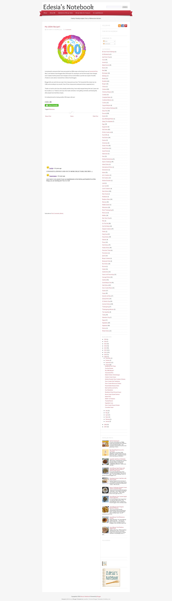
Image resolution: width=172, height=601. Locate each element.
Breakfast (104, 81)
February (108, 419)
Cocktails (104, 94)
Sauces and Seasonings (108, 274)
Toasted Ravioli (109, 401)
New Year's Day (106, 218)
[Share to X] (49, 102)
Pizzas (103, 242)
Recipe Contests (106, 258)
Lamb (103, 183)
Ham (103, 156)
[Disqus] (72, 141)
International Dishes (107, 167)
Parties (104, 231)
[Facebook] (122, 25)
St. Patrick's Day (106, 301)
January (107, 421)
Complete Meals (106, 97)
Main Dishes (105, 191)
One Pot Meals (106, 226)
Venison (104, 328)
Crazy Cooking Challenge (108, 108)
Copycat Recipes (106, 105)
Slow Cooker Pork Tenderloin (112, 381)
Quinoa (104, 255)
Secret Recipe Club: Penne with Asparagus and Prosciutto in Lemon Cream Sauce (117, 469)
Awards (104, 62)
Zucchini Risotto (109, 368)
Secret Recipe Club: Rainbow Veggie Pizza (117, 528)
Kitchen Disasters (106, 180)
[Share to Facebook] (51, 102)
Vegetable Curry (109, 403)
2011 (105, 352)
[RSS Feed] (119, 25)
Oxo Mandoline (109, 390)
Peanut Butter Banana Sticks (112, 385)
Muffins (104, 215)
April (107, 415)
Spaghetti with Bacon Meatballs (118, 459)
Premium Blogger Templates (96, 599)
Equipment (105, 127)
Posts (105, 41)
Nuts (103, 221)
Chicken (104, 89)
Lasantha (85, 599)
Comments (107, 44)
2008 (105, 424)
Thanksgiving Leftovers (108, 309)
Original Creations (106, 229)
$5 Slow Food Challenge (108, 51)
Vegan (103, 320)
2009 (105, 357)
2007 (105, 427)
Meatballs (104, 196)
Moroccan (104, 213)
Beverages (105, 73)
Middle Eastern (106, 204)
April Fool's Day (106, 57)
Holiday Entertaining (107, 159)
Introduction (105, 170)
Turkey (104, 315)
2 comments (68, 29)
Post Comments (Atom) (57, 213)
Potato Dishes (105, 247)
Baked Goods (105, 65)
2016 (105, 341)
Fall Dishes (105, 129)
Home (45, 13)
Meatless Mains (106, 199)
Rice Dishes (105, 264)
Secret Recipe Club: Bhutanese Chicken (117, 517)
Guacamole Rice (93, 71)
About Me (52, 13)
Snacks (104, 290)
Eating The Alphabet (107, 121)
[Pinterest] (125, 25)
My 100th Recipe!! (52, 26)
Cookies (104, 102)
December (108, 358)
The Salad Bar (105, 312)
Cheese (104, 86)
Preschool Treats (106, 250)
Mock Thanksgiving (107, 210)
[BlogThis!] (47, 102)
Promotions (105, 253)
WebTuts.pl (69, 599)
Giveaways (105, 143)
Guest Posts (105, 151)
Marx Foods (105, 194)
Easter (103, 116)
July (106, 410)
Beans (103, 68)
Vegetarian (105, 325)
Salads (104, 269)
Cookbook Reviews (107, 100)
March (107, 417)
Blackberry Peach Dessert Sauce (113, 392)
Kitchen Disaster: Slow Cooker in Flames (115, 379)
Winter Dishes (105, 331)
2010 (105, 354)
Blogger (99, 596)
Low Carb (104, 186)
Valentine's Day (106, 317)
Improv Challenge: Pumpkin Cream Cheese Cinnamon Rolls (118, 488)
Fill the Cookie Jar (106, 132)
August (107, 364)
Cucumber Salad (109, 407)
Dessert (104, 113)
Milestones (52, 109)
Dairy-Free (104, 111)
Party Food (105, 234)
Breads (104, 78)
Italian (103, 172)
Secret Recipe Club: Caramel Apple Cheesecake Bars (118, 497)
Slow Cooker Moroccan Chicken (113, 383)
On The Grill (105, 223)
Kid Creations (105, 178)
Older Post (95, 116)
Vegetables (105, 323)
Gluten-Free (105, 145)
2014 (105, 346)
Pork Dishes (105, 245)
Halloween (105, 153)
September (108, 362)
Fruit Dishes (105, 137)
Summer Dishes (106, 304)
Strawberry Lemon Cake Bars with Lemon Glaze (118, 479)
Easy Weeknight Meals (107, 119)
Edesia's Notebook (85, 596)
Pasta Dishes (105, 237)
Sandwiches (105, 272)
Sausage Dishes (106, 277)
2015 (105, 344)
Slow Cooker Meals (107, 288)
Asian (103, 59)
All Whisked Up (106, 54)
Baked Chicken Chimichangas (112, 375)
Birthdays (104, 76)
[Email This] (45, 102)
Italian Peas (108, 396)
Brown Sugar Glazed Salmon (112, 394)
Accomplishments (98, 13)
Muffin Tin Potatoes (110, 398)
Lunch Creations (106, 188)
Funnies (104, 140)
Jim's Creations (106, 175)
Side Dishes (105, 285)
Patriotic (104, 239)
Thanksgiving (105, 306)
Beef (103, 70)
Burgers (104, 84)
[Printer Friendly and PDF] (71, 105)
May (107, 413)
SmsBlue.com (107, 599)
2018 (105, 339)
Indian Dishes (105, 164)
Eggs (103, 124)
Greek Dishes (105, 148)
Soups (103, 293)
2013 (105, 348)
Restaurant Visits (106, 261)
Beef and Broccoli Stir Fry (111, 388)
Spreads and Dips (106, 296)
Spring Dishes (105, 298)
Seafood (104, 280)
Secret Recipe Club (106, 282)
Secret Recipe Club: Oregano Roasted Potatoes (117, 507)
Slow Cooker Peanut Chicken (112, 405)
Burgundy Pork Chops (110, 366)
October (108, 360)
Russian (104, 266)
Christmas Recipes (106, 92)
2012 (105, 350)
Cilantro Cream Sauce (110, 377)
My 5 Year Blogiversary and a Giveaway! (117, 450)
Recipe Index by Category (83, 13)
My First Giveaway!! (114, 441)
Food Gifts (104, 135)
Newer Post (48, 116)
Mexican (104, 202)
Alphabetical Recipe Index (65, 13)
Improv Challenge (106, 162)
